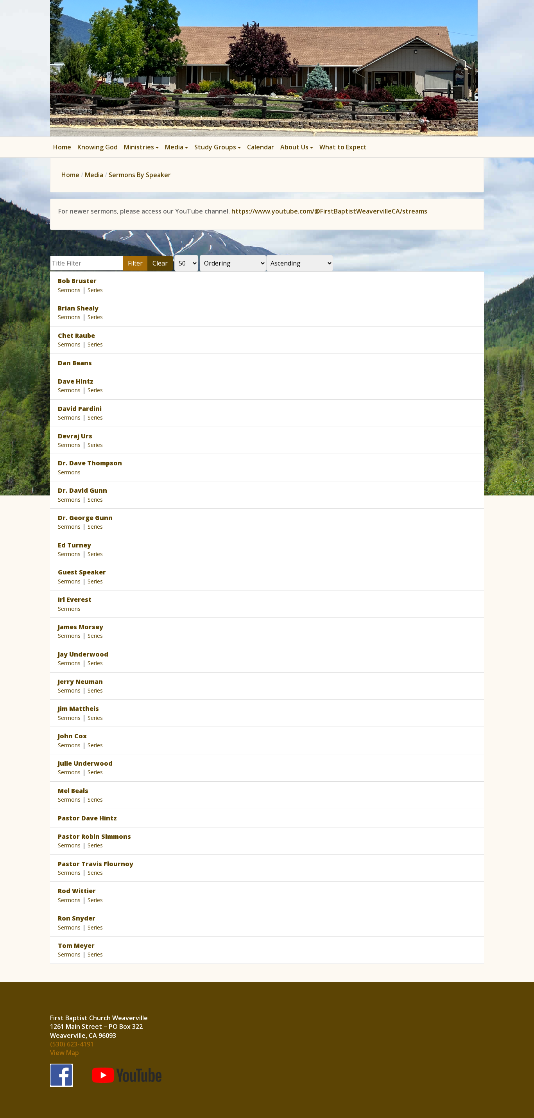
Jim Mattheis (78, 708)
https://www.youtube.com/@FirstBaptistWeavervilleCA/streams (329, 211)
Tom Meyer (76, 945)
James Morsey (80, 627)
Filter (135, 263)
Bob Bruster (77, 280)
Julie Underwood (85, 763)
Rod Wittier (77, 891)
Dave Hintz (75, 381)
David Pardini (80, 408)
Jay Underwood (83, 654)
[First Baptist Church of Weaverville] (264, 67)
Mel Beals (73, 790)
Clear (160, 263)
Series (95, 290)
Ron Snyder (76, 918)
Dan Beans (75, 363)
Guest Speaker (82, 572)
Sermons (69, 290)
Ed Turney (74, 545)
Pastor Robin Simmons (94, 836)
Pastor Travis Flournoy (95, 864)
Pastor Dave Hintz (87, 818)
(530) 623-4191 (72, 1044)
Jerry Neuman (80, 681)
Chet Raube (76, 335)
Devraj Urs (75, 436)
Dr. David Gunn (82, 490)
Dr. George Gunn (85, 517)
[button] (141, 147)
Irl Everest (74, 599)
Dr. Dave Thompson (90, 463)
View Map (64, 1052)
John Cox (72, 736)
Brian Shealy (78, 308)
